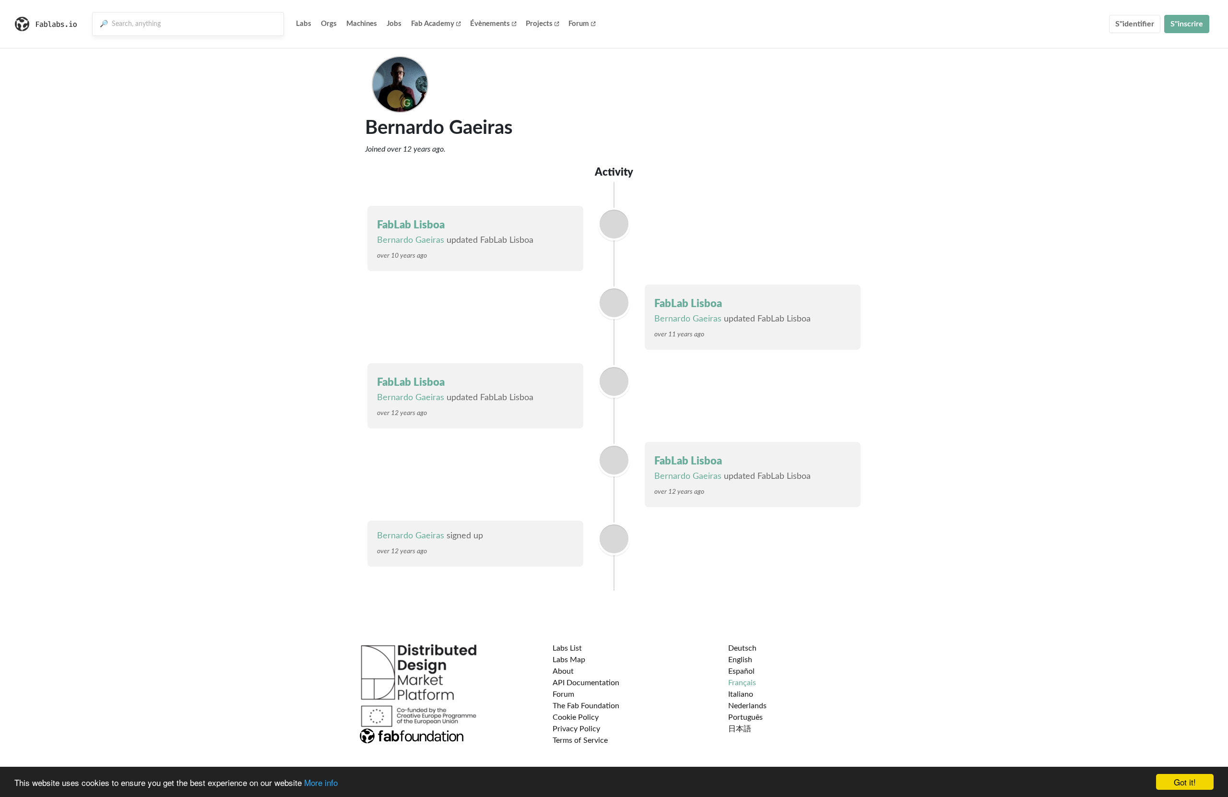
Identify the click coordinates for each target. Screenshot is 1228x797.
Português (745, 717)
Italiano (740, 694)
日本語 (739, 729)
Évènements (490, 23)
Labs (303, 23)
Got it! (1185, 782)
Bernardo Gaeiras (410, 240)
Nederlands (747, 706)
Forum (578, 23)
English (740, 660)
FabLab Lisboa (411, 225)
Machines (361, 23)
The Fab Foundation (586, 706)
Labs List (567, 648)
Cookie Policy (576, 717)
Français (742, 683)
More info (321, 782)
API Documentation (586, 683)
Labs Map (569, 660)
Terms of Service (580, 740)
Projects (539, 23)
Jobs (394, 23)
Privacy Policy (576, 729)
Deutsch (742, 648)
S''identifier (1134, 24)
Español (741, 671)
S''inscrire (1186, 24)
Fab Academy (432, 23)
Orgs (329, 23)
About (563, 671)
